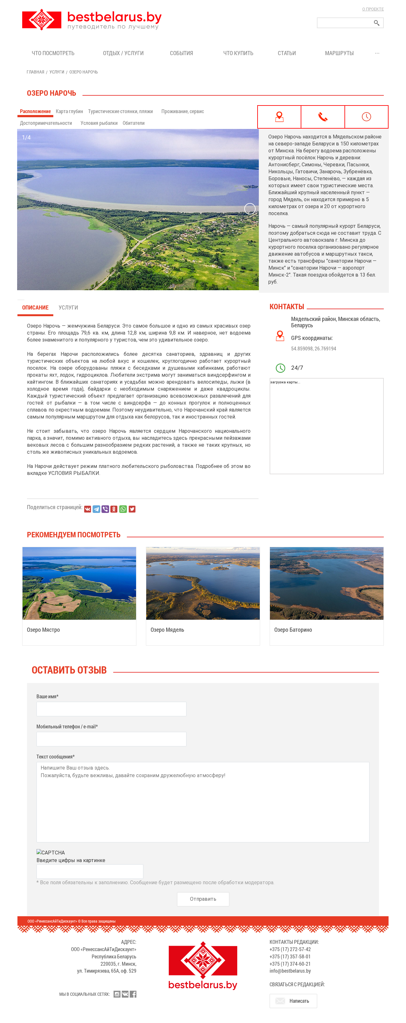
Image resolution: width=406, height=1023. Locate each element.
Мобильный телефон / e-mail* (67, 726)
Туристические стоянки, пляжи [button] (121, 111)
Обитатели (134, 122)
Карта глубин (69, 111)
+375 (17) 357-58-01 (290, 956)
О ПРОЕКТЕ (373, 9)
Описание (35, 307)
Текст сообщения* (55, 756)
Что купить (238, 53)
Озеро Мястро (43, 629)
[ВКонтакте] (87, 509)
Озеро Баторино (293, 629)
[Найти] (377, 23)
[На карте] (279, 116)
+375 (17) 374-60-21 (290, 963)
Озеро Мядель (167, 629)
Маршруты (339, 53)
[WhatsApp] (123, 509)
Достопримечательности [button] (46, 122)
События (183, 53)
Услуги (56, 72)
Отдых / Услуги (123, 53)
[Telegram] (96, 509)
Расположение (35, 111)
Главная (35, 72)
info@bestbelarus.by (290, 970)
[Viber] (105, 509)
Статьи (288, 53)
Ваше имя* (47, 696)
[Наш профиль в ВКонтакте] (124, 994)
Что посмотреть (53, 53)
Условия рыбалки (99, 122)
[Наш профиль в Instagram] (117, 994)
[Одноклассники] (114, 509)
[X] (132, 509)
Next (250, 208)
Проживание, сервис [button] (183, 111)
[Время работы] (366, 116)
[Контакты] (322, 116)
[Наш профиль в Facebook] (132, 994)
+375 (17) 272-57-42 (290, 949)
